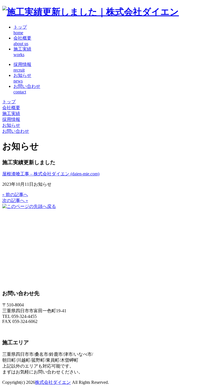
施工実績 (11, 113)
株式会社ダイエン (53, 382)
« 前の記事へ (15, 194)
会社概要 (11, 107)
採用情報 (11, 119)
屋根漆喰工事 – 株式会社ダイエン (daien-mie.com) (50, 173)
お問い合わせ (15, 131)
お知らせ (11, 125)
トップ (9, 101)
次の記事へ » (15, 200)
